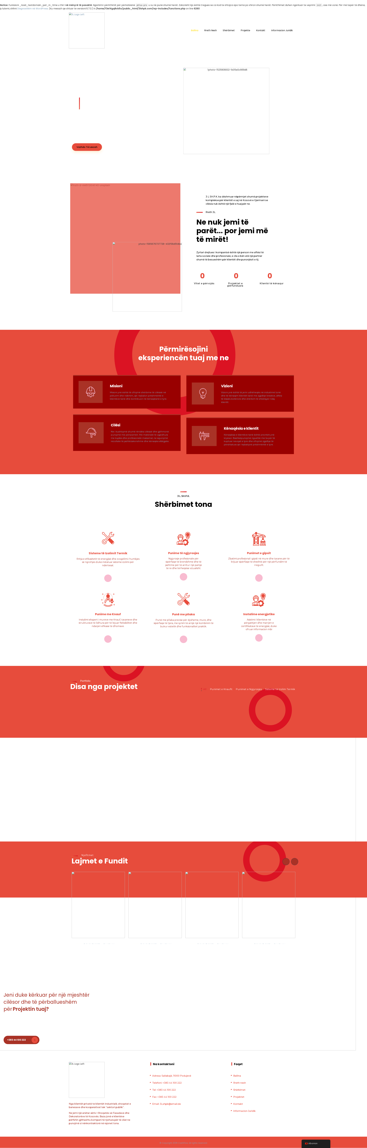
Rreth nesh (239, 1082)
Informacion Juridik (244, 1111)
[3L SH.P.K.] (87, 30)
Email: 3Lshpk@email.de (166, 1104)
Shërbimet (239, 1090)
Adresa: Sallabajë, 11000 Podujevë (171, 1075)
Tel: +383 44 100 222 (164, 1090)
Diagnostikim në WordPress (32, 8)
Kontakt (238, 1104)
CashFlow (183, 1143)
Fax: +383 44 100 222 (164, 1097)
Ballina (237, 1075)
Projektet (238, 1097)
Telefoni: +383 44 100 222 (167, 1082)
